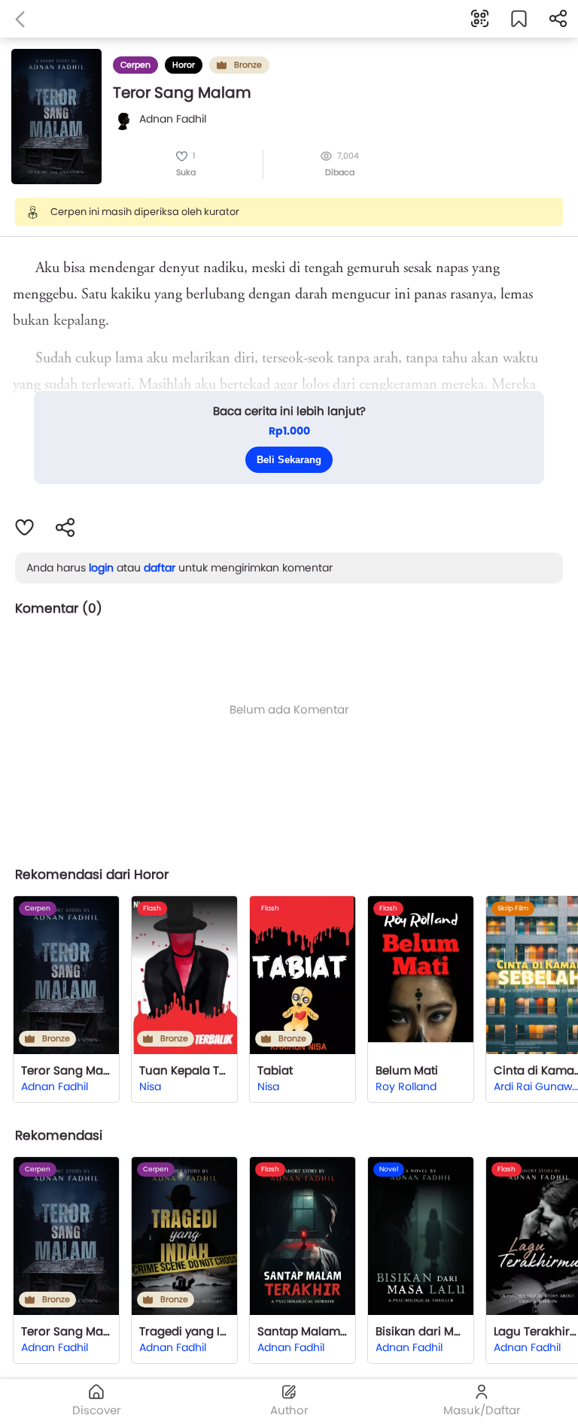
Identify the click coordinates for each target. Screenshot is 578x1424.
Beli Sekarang (289, 459)
